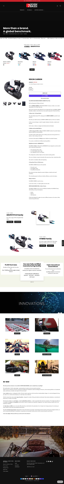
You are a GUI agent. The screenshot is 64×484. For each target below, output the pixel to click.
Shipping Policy (5, 467)
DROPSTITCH (35, 46)
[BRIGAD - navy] (33, 64)
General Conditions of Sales (8, 464)
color (30, 87)
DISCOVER (17, 465)
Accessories (17, 221)
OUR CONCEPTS (47, 333)
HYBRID (27, 46)
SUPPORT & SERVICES (39, 10)
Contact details (5, 471)
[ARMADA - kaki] (50, 64)
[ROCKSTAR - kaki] (19, 64)
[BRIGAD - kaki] (34, 64)
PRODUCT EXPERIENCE (47, 354)
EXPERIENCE (17, 466)
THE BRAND (29, 10)
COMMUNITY (17, 375)
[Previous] (59, 313)
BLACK (31, 89)
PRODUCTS (22, 10)
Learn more (6, 309)
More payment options (45, 98)
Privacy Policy (5, 465)
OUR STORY (17, 354)
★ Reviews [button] (62, 243)
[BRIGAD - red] (35, 64)
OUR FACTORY (17, 333)
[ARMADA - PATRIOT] (51, 64)
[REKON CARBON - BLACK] (3, 64)
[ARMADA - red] (48, 64)
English (26, 476)
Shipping (34, 84)
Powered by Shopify (36, 480)
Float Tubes (10, 221)
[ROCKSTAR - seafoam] (18, 64)
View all (32, 69)
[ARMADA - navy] (49, 64)
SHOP (16, 463)
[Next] (61, 56)
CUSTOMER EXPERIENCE (47, 375)
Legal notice (5, 469)
